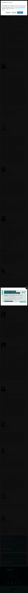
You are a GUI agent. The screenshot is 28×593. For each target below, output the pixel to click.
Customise (8, 12)
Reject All (14, 12)
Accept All (20, 12)
